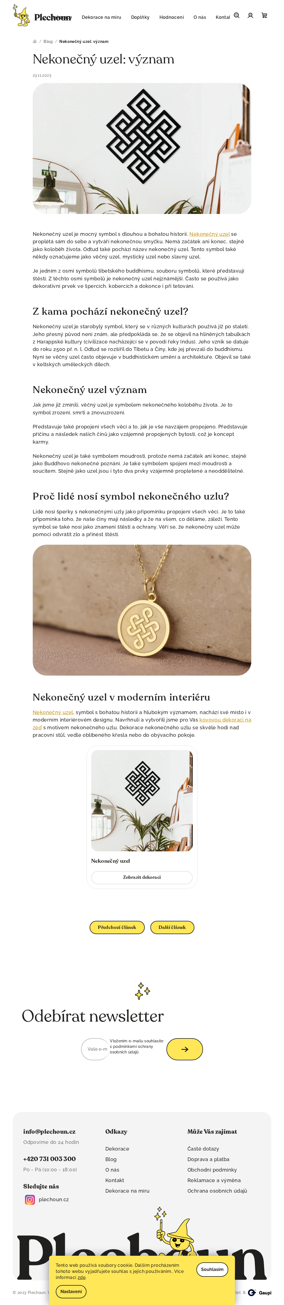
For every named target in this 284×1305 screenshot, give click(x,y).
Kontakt (114, 1180)
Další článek (172, 927)
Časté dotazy (203, 1149)
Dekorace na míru (127, 1191)
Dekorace (117, 1149)
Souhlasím (212, 1269)
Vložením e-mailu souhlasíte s (136, 1047)
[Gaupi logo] (259, 1292)
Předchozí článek (117, 927)
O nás (112, 1170)
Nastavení (71, 1291)
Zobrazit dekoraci (142, 877)
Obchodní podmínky (212, 1170)
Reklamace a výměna (214, 1180)
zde (81, 1277)
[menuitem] (101, 17)
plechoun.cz (54, 1199)
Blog (111, 1159)
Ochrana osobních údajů (217, 1191)
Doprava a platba (208, 1159)
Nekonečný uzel (209, 234)
